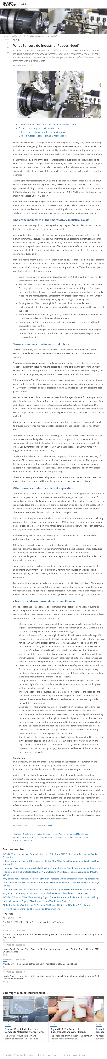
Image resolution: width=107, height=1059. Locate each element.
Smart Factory (59, 834)
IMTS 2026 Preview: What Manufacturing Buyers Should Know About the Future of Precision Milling (50, 897)
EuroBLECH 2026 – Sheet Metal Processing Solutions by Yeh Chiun (33, 922)
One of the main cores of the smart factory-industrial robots (47, 124)
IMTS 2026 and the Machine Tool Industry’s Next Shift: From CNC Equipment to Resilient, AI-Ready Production (50, 856)
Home (5, 36)
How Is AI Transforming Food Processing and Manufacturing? (32, 908)
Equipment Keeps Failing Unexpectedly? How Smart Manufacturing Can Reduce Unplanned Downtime (51, 867)
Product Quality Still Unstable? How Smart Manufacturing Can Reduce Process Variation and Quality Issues (50, 873)
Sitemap (81, 1055)
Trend (22, 36)
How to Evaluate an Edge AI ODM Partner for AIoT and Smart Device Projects (39, 901)
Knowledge (8, 945)
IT (54, 837)
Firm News (8, 918)
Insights (24, 4)
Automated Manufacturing (78, 834)
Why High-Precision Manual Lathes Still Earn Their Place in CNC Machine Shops (40, 964)
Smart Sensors (29, 834)
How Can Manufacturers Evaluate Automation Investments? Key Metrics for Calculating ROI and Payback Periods (53, 884)
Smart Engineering (65, 837)
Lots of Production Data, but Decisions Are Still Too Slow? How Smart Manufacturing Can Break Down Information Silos (51, 862)
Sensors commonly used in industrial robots (40, 128)
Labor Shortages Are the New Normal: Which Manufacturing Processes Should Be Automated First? (50, 889)
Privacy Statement (69, 1055)
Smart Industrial (81, 837)
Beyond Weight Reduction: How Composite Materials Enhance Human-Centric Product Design (25, 1031)
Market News (9, 930)
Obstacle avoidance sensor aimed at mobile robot (42, 135)
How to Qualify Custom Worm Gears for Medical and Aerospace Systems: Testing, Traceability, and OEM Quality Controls (51, 950)
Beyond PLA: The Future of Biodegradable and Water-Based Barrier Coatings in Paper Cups (67, 1031)
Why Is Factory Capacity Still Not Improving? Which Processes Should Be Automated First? (46, 893)
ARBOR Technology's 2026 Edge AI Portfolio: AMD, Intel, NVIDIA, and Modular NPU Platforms (47, 904)
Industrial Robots (44, 834)
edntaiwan (48, 825)
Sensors (17, 834)
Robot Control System (23, 837)
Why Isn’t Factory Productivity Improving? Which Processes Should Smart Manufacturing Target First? (51, 878)
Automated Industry (43, 837)
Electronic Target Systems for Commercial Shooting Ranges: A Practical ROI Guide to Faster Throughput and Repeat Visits (53, 935)
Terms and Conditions (52, 1055)
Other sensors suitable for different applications (42, 132)
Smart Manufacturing (23, 840)
